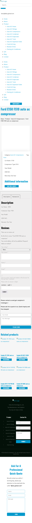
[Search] (3, 8)
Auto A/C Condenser (13, 34)
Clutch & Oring (11, 44)
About (5, 21)
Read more (6, 360)
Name (3, 262)
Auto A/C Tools (11, 39)
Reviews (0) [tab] (15, 197)
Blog (5, 54)
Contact (6, 57)
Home (5, 19)
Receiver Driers (11, 47)
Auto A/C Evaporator (13, 36)
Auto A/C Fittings (12, 29)
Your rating (4, 247)
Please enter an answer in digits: (9, 281)
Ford (4, 157)
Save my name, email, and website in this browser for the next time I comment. (15, 278)
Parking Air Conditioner (14, 49)
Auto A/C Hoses (11, 26)
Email (3, 269)
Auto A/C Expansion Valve (14, 42)
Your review (4, 252)
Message (18, 431)
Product (6, 24)
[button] (16, 59)
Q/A (5, 52)
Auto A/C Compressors (13, 31)
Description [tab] (6, 197)
